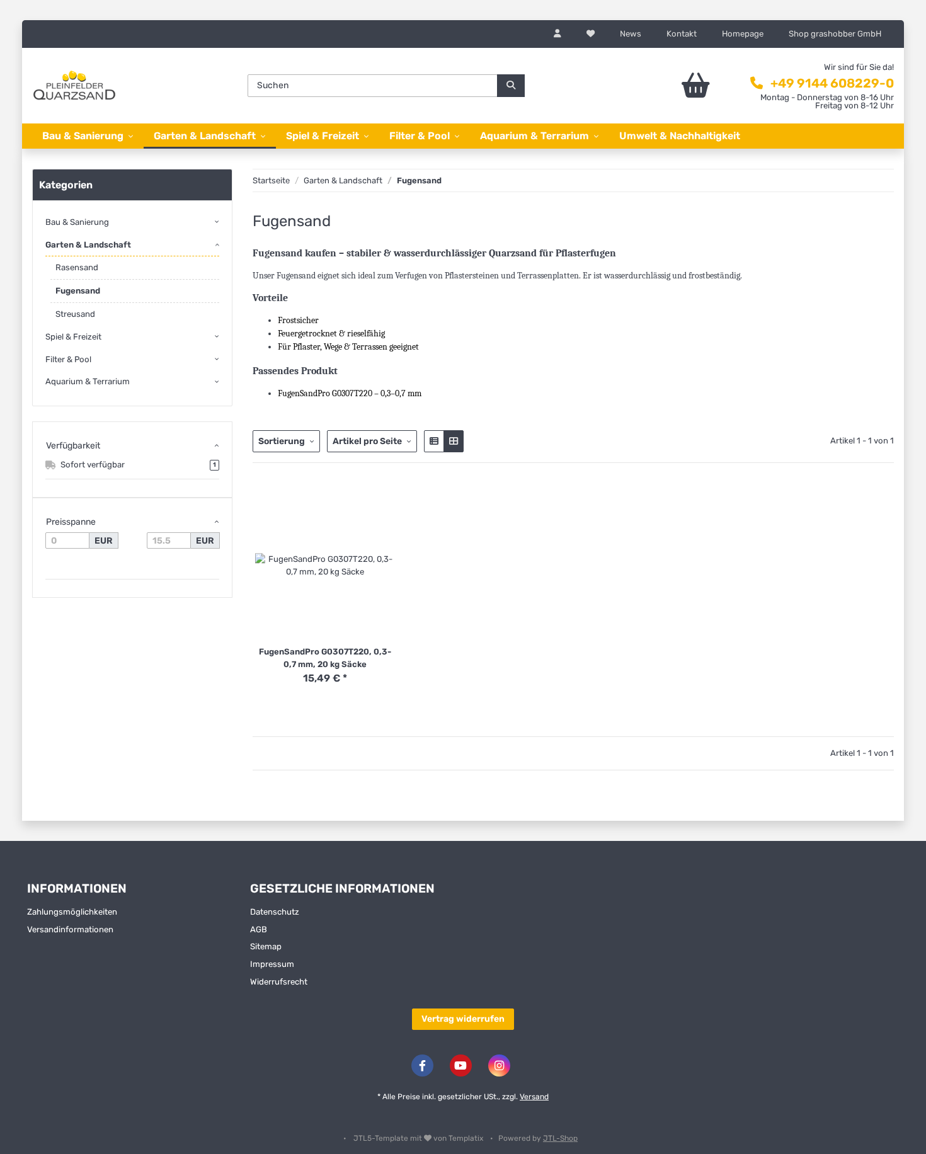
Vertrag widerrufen (463, 1019)
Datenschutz (274, 912)
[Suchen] (511, 85)
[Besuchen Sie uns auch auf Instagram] (499, 1065)
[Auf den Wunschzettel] (390, 506)
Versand (534, 1096)
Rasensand (76, 267)
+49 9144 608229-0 (832, 83)
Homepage (742, 33)
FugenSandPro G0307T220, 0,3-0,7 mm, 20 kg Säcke (325, 658)
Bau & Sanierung (77, 222)
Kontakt (681, 33)
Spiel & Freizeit (73, 336)
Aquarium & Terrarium (87, 381)
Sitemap (266, 946)
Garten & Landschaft (88, 244)
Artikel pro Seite (367, 441)
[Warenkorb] (661, 85)
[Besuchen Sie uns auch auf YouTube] (460, 1065)
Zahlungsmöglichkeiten (72, 912)
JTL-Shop (560, 1138)
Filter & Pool (68, 359)
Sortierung (281, 441)
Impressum (272, 964)
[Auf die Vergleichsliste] (365, 506)
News (630, 33)
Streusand (75, 314)
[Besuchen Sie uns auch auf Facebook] (422, 1065)
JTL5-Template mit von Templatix (419, 1138)
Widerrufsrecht (278, 981)
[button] (557, 34)
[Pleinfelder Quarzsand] (74, 85)
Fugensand (77, 290)
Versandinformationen (70, 929)
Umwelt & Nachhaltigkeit (679, 136)
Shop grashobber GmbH (835, 33)
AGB (258, 929)
